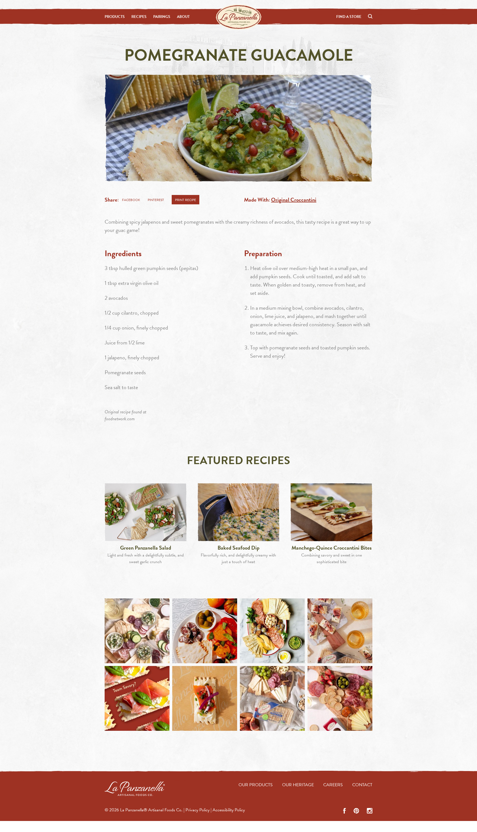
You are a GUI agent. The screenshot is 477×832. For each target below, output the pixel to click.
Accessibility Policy (229, 810)
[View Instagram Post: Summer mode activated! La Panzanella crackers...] (204, 630)
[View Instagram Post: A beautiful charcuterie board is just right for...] (272, 630)
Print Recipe (185, 199)
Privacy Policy (198, 810)
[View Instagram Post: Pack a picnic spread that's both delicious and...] (272, 698)
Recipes (139, 17)
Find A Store (348, 17)
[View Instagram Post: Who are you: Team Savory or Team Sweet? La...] (137, 698)
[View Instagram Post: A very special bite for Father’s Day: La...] (340, 630)
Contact (362, 785)
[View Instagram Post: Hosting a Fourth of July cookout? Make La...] (137, 630)
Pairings (161, 17)
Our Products (256, 785)
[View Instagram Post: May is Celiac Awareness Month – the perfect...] (340, 698)
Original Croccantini (293, 200)
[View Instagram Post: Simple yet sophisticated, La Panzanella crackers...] (204, 698)
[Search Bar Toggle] (370, 16)
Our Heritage (298, 785)
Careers (333, 785)
